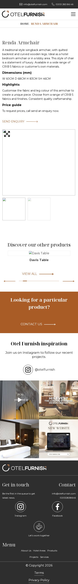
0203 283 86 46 (64, 4)
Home (24, 23)
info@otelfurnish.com (35, 4)
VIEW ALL (29, 274)
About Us (26, 550)
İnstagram (21, 515)
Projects (34, 557)
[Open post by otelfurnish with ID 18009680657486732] (58, 399)
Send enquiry (13, 121)
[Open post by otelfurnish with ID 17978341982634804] (58, 438)
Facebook (57, 515)
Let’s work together (39, 535)
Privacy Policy (39, 580)
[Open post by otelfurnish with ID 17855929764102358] (19, 438)
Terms (39, 573)
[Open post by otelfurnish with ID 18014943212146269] (19, 399)
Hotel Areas (39, 550)
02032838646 (68, 497)
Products (52, 550)
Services (44, 557)
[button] (68, 281)
